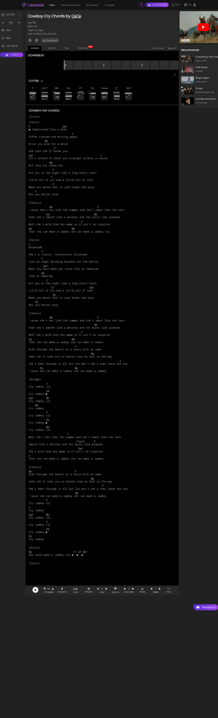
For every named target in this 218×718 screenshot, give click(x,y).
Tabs (52, 5)
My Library (92, 5)
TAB (67, 48)
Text (10, 22)
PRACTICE (84, 47)
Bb (48, 589)
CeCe (76, 16)
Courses (110, 5)
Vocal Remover (70, 5)
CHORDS (34, 48)
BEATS (52, 48)
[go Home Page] (33, 4)
